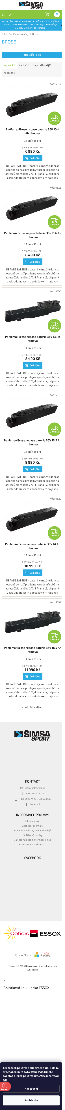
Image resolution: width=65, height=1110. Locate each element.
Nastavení (31, 1089)
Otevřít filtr (32, 54)
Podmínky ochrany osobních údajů (32, 830)
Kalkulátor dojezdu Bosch (32, 844)
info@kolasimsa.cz (35, 788)
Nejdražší (24, 65)
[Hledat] (3, 14)
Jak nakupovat (32, 821)
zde (5, 1080)
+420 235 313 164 (35, 793)
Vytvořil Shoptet (24, 955)
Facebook (35, 804)
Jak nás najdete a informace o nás (32, 840)
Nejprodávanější (42, 65)
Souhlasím (31, 1100)
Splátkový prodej (32, 835)
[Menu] (56, 14)
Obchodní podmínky (32, 826)
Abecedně (9, 73)
